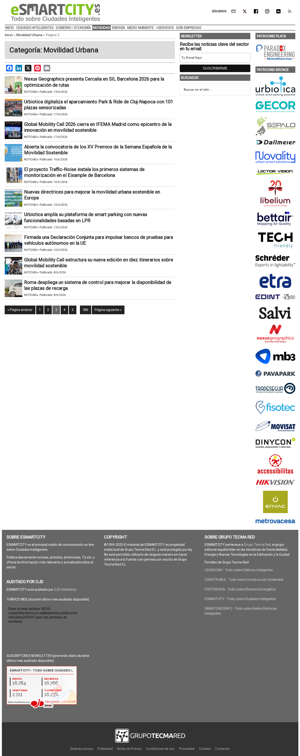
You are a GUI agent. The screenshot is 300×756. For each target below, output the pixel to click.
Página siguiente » (108, 310)
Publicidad (105, 749)
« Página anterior (20, 310)
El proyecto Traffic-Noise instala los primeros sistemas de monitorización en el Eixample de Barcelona (84, 172)
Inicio (9, 35)
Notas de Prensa (129, 749)
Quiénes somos (81, 749)
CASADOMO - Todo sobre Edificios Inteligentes (239, 570)
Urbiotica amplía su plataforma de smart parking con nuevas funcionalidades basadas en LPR (85, 217)
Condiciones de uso (160, 749)
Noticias (30, 91)
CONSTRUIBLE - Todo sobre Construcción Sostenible (244, 580)
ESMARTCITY (55, 12)
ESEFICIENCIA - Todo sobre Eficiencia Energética (240, 589)
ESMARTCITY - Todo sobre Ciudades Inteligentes (240, 599)
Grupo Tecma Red (257, 545)
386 (85, 310)
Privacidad (187, 749)
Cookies (205, 749)
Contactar (222, 749)
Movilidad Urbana (29, 35)
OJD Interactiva (65, 589)
